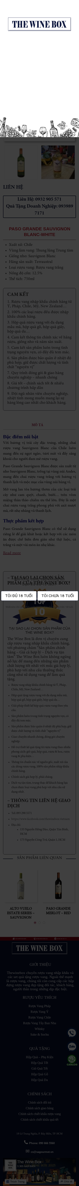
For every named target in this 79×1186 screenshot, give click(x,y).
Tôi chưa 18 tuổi (58, 595)
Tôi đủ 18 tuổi (18, 595)
